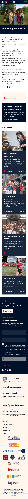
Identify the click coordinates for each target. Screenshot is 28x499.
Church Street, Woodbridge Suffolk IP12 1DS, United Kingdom (13, 406)
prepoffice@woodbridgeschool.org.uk (13, 410)
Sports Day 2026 (9, 278)
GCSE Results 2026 (10, 196)
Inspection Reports (8, 424)
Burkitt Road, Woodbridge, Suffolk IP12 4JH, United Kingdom (13, 388)
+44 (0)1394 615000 (12, 393)
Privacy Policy (6, 430)
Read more (9, 171)
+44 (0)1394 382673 (12, 411)
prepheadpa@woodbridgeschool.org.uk (14, 414)
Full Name (4, 329)
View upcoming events (12, 119)
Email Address (5, 336)
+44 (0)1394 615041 (14, 398)
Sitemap (5, 433)
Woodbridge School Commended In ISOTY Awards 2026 (11, 155)
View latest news (11, 98)
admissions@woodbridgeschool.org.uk (13, 396)
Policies (5, 427)
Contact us (8, 311)
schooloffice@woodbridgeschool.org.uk (14, 392)
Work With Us (6, 421)
